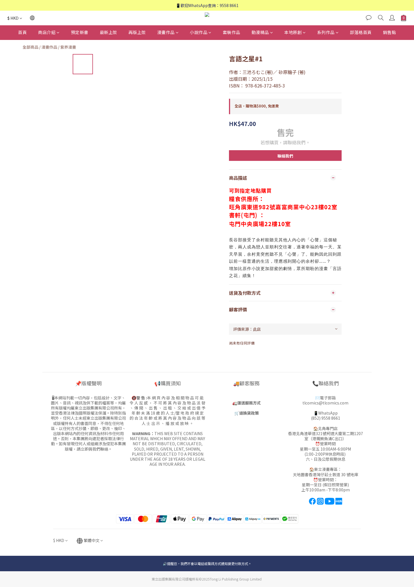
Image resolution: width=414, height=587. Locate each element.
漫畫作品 (166, 32)
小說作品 (198, 32)
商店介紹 (46, 32)
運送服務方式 (249, 403)
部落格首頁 (361, 32)
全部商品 (30, 47)
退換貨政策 (249, 413)
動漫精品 (260, 32)
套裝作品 (231, 32)
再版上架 (137, 32)
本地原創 (293, 32)
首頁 (22, 32)
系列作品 (326, 32)
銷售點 (389, 32)
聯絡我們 (285, 156)
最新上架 (108, 32)
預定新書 (79, 32)
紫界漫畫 (68, 47)
